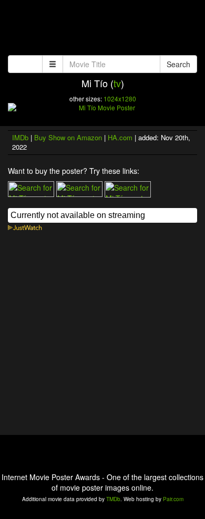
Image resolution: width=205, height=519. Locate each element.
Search (178, 64)
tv (117, 83)
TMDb (113, 499)
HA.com (120, 137)
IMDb (20, 137)
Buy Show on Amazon (68, 137)
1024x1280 (120, 98)
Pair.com (173, 499)
